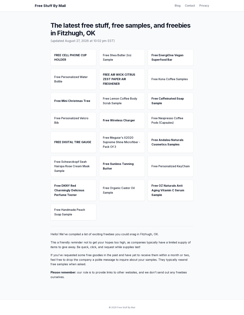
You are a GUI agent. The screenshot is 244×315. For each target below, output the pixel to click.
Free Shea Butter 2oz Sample (117, 57)
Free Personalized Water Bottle (71, 79)
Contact (190, 5)
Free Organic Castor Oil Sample (119, 190)
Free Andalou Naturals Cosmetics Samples (167, 142)
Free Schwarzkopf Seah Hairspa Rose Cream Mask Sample (72, 166)
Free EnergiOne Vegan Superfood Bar (167, 57)
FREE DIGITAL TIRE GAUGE (72, 142)
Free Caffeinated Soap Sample (167, 101)
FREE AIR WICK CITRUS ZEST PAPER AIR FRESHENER (119, 79)
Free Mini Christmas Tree (72, 101)
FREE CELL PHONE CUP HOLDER (70, 57)
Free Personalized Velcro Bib (71, 120)
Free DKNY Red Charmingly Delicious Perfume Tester (69, 190)
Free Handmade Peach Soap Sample (69, 212)
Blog (178, 5)
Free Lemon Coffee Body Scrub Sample (120, 101)
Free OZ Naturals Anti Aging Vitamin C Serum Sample (167, 190)
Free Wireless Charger (119, 120)
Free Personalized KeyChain (170, 166)
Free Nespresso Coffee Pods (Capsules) (167, 120)
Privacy (204, 5)
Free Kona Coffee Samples (169, 79)
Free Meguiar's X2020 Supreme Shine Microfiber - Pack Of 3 (121, 142)
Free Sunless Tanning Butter (118, 166)
